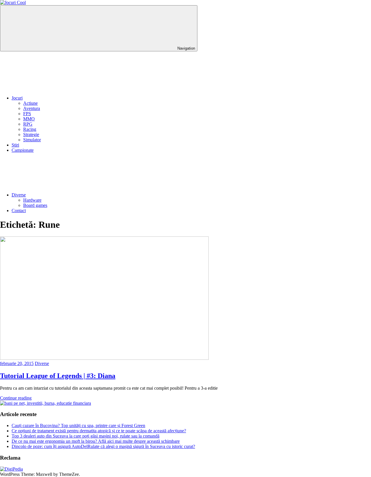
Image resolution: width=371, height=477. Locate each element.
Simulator (32, 139)
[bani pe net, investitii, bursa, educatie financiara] (45, 403)
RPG (27, 124)
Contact (19, 210)
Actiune (30, 103)
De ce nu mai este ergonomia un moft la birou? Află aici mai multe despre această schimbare (96, 441)
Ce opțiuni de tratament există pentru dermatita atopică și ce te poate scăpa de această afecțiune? (99, 430)
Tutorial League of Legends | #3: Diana (57, 376)
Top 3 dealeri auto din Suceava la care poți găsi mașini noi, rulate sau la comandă (85, 435)
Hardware (32, 200)
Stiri (15, 144)
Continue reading (16, 397)
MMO (29, 118)
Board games (35, 205)
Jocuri (17, 97)
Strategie (31, 134)
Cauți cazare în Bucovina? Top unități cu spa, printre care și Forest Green (78, 425)
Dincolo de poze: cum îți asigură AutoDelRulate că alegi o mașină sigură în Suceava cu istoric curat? (103, 446)
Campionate (23, 150)
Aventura (31, 108)
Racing (29, 129)
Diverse (19, 194)
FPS (27, 113)
